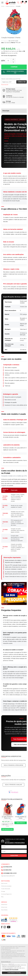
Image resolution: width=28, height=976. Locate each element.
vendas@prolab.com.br (10, 873)
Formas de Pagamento (6, 894)
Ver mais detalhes (7, 829)
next (25, 816)
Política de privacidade (6, 886)
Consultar (22, 82)
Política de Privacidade (11, 969)
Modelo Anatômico (10, 6)
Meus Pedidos (4, 909)
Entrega (3, 891)
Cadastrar (14, 855)
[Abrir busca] (18, 2)
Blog (2, 896)
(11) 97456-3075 (7, 867)
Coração (18, 6)
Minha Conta (4, 907)
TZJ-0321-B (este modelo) (5, 498)
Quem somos (4, 883)
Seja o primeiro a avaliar (13, 784)
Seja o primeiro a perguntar (13, 765)
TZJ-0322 (5, 538)
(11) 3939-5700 (7, 870)
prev (2, 816)
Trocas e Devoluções (5, 888)
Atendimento (4, 904)
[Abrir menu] (2, 2)
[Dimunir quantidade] (13, 59)
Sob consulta (21, 822)
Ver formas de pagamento (8, 55)
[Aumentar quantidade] (13, 62)
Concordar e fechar (14, 972)
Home (2, 6)
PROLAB (17, 42)
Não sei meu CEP (4, 84)
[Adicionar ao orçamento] (14, 72)
